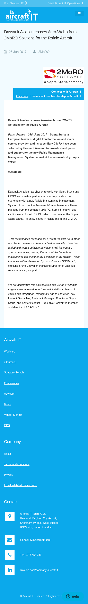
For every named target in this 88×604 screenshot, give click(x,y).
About (7, 453)
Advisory (9, 393)
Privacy (8, 474)
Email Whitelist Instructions (20, 485)
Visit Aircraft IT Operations (65, 3)
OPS (7, 425)
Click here (22, 96)
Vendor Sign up (13, 414)
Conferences (11, 383)
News (7, 404)
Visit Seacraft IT (14, 3)
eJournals (10, 362)
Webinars (9, 351)
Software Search (14, 372)
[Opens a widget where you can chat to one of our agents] (72, 597)
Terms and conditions (16, 464)
